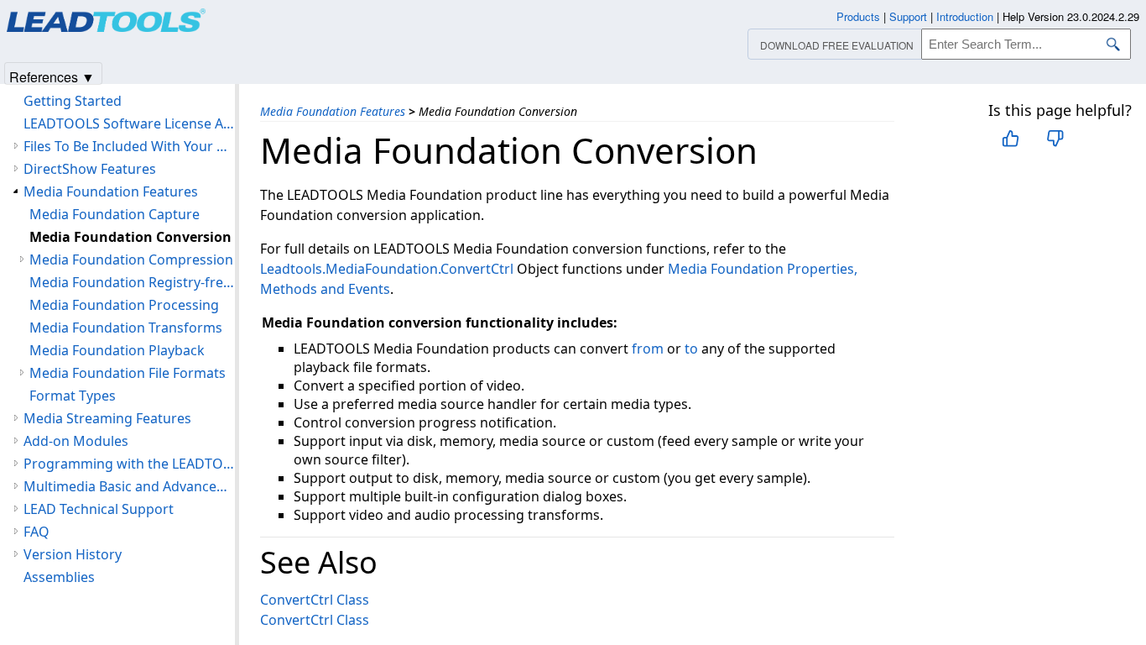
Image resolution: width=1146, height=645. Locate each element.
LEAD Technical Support (98, 509)
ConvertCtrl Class (314, 599)
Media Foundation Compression (131, 259)
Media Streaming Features (107, 418)
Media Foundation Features (332, 111)
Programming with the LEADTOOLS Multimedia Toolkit (129, 463)
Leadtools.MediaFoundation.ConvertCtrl (386, 269)
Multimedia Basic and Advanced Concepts (129, 486)
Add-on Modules (75, 441)
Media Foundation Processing (124, 305)
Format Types (72, 395)
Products (858, 16)
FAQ (36, 531)
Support (908, 16)
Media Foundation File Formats (127, 373)
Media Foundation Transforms (125, 327)
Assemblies (59, 577)
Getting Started (72, 101)
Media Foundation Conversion (130, 237)
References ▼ (52, 76)
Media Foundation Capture (114, 214)
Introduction (964, 16)
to (691, 348)
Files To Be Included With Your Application (129, 146)
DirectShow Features (89, 169)
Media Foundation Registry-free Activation (132, 282)
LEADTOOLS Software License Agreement (129, 123)
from (648, 348)
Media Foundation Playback (117, 350)
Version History (72, 554)
